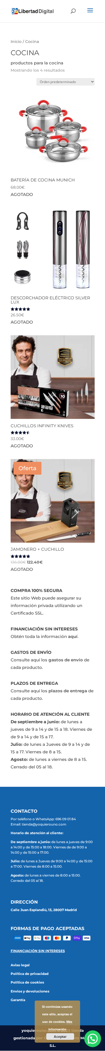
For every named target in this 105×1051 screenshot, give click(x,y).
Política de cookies (27, 982)
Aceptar (60, 1036)
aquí (73, 636)
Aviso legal (20, 965)
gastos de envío (65, 659)
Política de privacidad (29, 974)
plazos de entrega (67, 690)
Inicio (16, 41)
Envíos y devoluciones (30, 991)
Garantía (18, 1000)
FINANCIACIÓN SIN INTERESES (38, 951)
